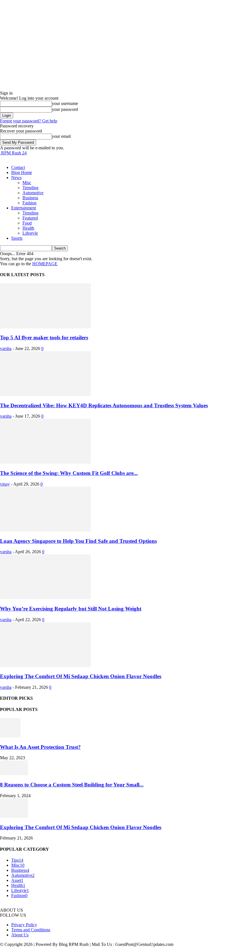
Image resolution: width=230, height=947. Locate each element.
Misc (26, 182)
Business (30, 197)
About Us (20, 934)
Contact (18, 167)
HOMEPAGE (45, 263)
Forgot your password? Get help (28, 120)
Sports (16, 238)
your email (61, 136)
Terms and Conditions (30, 929)
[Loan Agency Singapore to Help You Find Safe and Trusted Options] (45, 530)
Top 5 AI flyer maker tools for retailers (44, 337)
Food (27, 223)
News (16, 177)
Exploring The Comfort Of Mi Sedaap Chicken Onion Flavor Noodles (80, 676)
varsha (6, 348)
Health (28, 228)
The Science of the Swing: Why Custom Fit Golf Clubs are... (69, 473)
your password (65, 109)
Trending (30, 187)
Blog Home (21, 172)
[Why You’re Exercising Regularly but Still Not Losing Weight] (45, 597)
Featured (30, 218)
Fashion (29, 202)
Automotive (32, 192)
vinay (5, 484)
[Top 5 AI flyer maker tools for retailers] (45, 326)
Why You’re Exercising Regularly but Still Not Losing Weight (70, 609)
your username (65, 103)
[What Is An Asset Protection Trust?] (10, 736)
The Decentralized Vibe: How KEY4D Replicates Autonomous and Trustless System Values (104, 405)
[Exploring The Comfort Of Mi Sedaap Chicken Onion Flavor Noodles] (45, 665)
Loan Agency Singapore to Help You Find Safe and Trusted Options (78, 541)
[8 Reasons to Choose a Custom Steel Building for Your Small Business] (14, 773)
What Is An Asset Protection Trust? (40, 747)
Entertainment (23, 207)
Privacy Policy (24, 924)
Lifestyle (30, 233)
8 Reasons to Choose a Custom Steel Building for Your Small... (72, 785)
